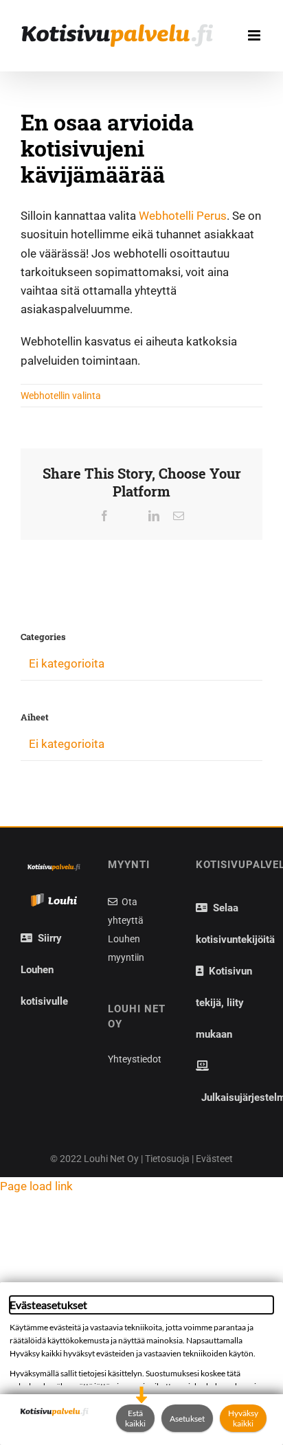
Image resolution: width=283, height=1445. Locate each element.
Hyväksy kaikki (243, 1418)
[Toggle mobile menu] (255, 35)
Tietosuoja (167, 1158)
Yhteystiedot (134, 1059)
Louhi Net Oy (111, 1158)
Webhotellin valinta (61, 395)
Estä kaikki (135, 1418)
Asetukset (187, 1418)
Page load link (36, 1186)
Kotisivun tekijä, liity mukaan (224, 1002)
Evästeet (214, 1158)
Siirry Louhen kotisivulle (44, 970)
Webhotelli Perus (183, 216)
